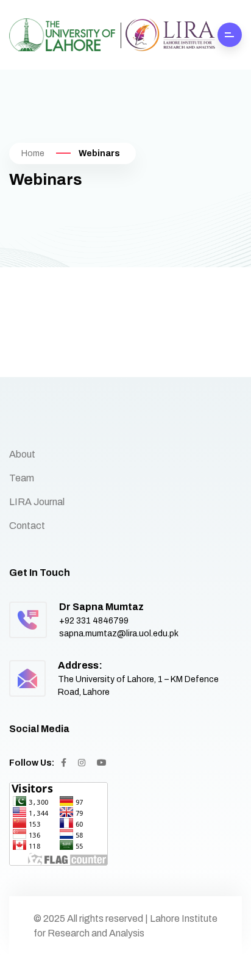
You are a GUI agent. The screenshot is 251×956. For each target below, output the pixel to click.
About (22, 454)
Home (32, 153)
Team (21, 478)
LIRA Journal (37, 502)
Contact (27, 525)
